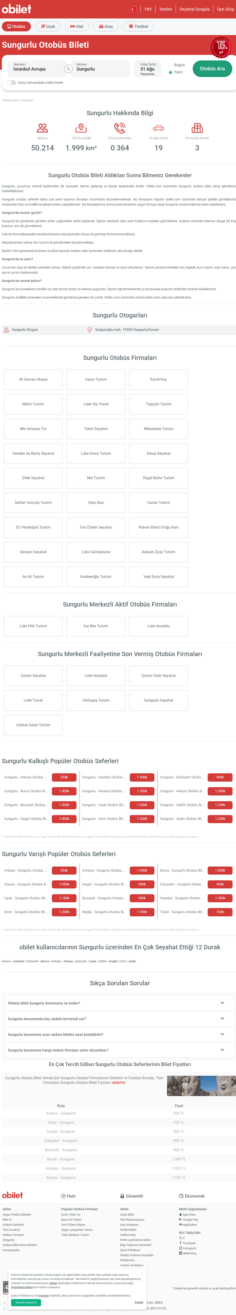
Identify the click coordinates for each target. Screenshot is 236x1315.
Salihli (103, 961)
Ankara (7, 961)
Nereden (20, 64)
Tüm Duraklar (11, 1229)
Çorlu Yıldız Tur (70, 1214)
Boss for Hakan (71, 1219)
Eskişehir (33, 961)
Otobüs (18, 26)
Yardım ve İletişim (131, 1265)
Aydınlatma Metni (22, 1287)
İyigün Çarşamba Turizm (77, 1229)
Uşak (93, 961)
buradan (44, 1295)
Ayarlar (139, 1302)
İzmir (123, 961)
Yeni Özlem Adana (73, 1224)
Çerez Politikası (130, 1250)
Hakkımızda (128, 1235)
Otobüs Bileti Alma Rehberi (20, 1245)
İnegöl (113, 961)
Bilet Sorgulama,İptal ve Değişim (130, 1272)
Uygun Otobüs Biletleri (17, 1214)
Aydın (132, 961)
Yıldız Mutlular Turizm (75, 1235)
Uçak (50, 26)
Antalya (57, 961)
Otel (79, 26)
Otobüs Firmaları (13, 1235)
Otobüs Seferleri (13, 1224)
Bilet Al (7, 1219)
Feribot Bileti (128, 1229)
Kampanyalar (11, 1250)
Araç (108, 26)
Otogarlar (9, 1240)
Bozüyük (81, 961)
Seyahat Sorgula (195, 9)
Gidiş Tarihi (148, 64)
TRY (148, 9)
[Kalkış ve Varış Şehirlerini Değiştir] (68, 69)
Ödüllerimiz (127, 1260)
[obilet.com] (27, 13)
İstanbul (19, 961)
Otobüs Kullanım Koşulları (136, 1255)
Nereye (82, 64)
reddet (53, 1283)
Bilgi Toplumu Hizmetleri (135, 1245)
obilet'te (118, 1082)
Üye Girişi (225, 9)
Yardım (165, 9)
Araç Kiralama (129, 1224)
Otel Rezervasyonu (132, 1219)
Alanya (69, 961)
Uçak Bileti (127, 1214)
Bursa (45, 961)
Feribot (141, 26)
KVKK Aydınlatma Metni (135, 1240)
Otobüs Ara (212, 69)
